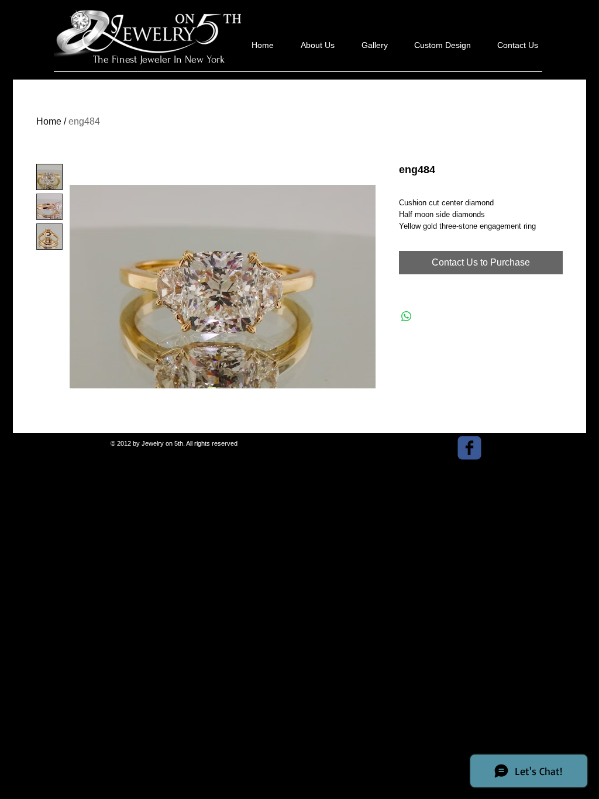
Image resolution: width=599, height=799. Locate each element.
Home (48, 121)
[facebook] (469, 448)
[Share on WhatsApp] (407, 316)
